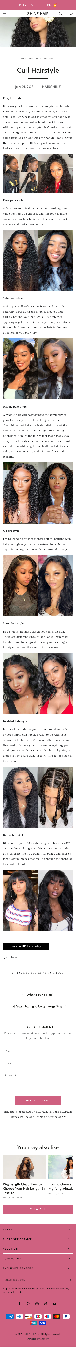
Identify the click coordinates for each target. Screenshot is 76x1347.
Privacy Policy (18, 1116)
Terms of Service (46, 1116)
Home (23, 58)
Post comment (38, 1100)
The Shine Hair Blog (42, 58)
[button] (61, 13)
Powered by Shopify (38, 1338)
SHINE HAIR (32, 1334)
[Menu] (5, 13)
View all (38, 1209)
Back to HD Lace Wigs (26, 946)
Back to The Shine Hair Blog (40, 973)
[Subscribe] (71, 1280)
